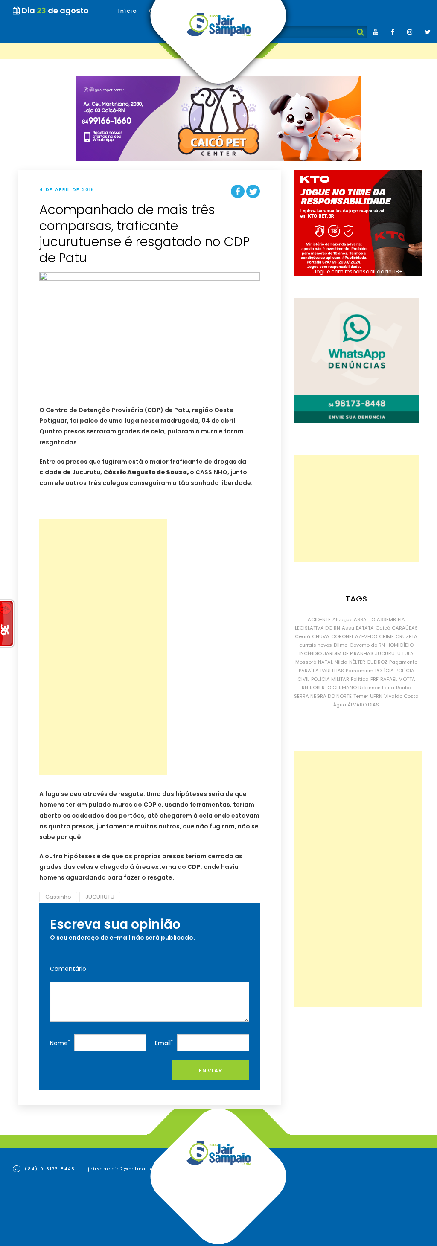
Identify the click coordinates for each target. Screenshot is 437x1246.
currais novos (315, 645)
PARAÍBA (309, 670)
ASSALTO (364, 619)
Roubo (403, 687)
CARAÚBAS (405, 627)
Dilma (341, 645)
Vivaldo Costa (401, 696)
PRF (374, 679)
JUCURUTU (99, 897)
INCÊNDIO (310, 653)
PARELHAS (332, 670)
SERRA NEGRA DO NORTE (323, 696)
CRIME (386, 636)
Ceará (302, 636)
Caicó (383, 627)
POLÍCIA (384, 670)
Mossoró (305, 662)
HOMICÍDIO (400, 645)
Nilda (341, 662)
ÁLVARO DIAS (363, 704)
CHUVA (320, 636)
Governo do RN (367, 645)
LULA (408, 653)
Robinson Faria (376, 687)
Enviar (211, 1070)
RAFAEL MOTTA (397, 679)
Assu (348, 627)
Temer (360, 696)
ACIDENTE (319, 619)
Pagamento (403, 662)
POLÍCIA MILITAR (330, 679)
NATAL (325, 662)
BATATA (365, 627)
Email (164, 1042)
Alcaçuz (342, 619)
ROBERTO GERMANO (333, 687)
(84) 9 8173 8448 (49, 1169)
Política (360, 679)
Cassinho (58, 897)
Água (339, 704)
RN (305, 687)
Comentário (68, 968)
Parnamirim (359, 670)
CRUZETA (406, 636)
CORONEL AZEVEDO (354, 636)
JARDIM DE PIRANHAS (348, 653)
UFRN (376, 696)
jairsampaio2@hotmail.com (124, 1169)
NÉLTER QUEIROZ (368, 662)
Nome (60, 1042)
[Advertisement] (103, 647)
